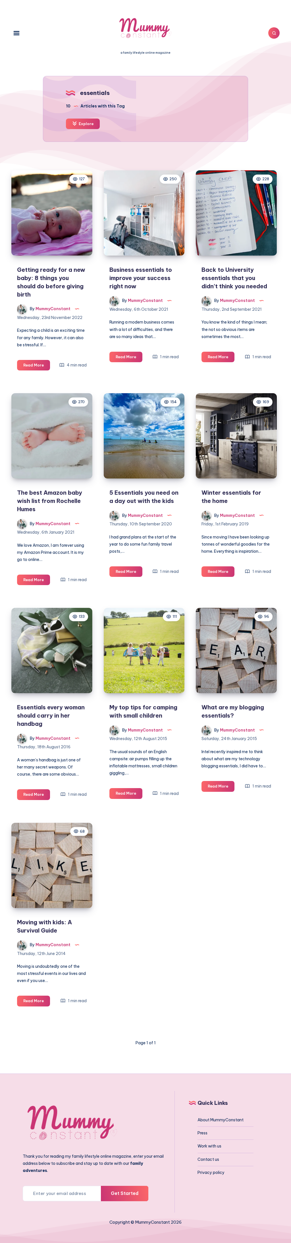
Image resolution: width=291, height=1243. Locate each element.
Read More (36, 366)
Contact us (208, 1159)
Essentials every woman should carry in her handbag (51, 715)
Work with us (209, 1146)
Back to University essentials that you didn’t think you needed (234, 278)
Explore (85, 123)
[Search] (274, 33)
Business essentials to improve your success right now (140, 278)
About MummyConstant (221, 1119)
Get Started (124, 1193)
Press (202, 1133)
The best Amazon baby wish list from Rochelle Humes (49, 501)
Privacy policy (211, 1172)
